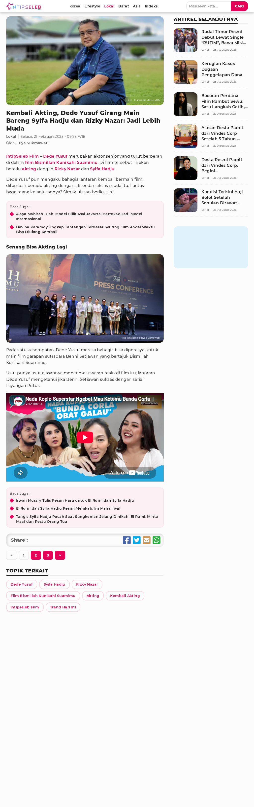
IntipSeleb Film (22, 156)
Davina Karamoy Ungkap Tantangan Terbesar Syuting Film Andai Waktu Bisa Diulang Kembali (85, 229)
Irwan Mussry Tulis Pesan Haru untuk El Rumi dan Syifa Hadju (75, 500)
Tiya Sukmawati (33, 143)
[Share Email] (147, 540)
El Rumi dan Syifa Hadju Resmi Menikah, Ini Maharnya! (68, 508)
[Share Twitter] (137, 540)
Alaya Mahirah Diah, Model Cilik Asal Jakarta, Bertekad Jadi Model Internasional (79, 216)
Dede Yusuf (55, 156)
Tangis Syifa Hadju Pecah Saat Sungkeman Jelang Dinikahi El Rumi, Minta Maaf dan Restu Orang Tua (87, 519)
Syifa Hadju (102, 169)
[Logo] (24, 6)
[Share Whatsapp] (156, 540)
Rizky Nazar (67, 169)
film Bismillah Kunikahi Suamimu (61, 162)
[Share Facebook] (127, 540)
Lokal (11, 136)
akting (29, 169)
